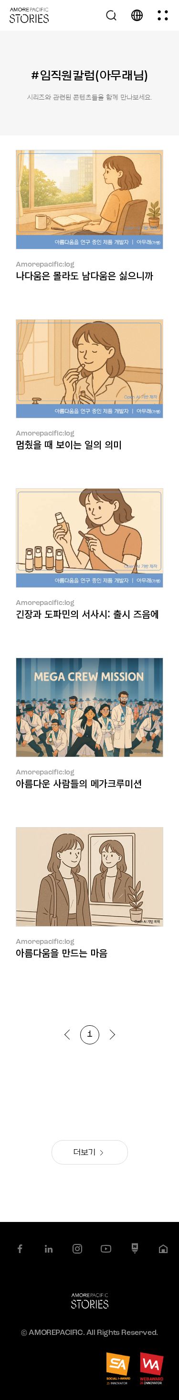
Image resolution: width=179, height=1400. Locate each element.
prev (69, 1035)
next (110, 1035)
